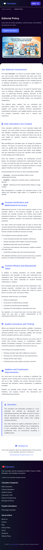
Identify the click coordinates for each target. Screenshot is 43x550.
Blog (3, 525)
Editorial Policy (6, 536)
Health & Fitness (7, 492)
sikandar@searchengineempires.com (21, 455)
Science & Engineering (9, 498)
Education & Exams (8, 500)
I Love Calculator (13, 544)
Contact (4, 522)
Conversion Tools (7, 495)
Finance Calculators (8, 489)
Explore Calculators (10, 30)
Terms (4, 530)
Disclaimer (5, 533)
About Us (4, 519)
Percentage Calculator (9, 510)
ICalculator (8, 467)
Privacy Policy (6, 527)
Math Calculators (7, 486)
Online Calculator (6, 9)
